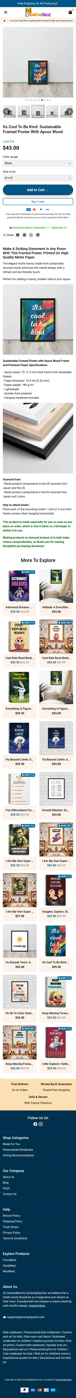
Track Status (11, 1227)
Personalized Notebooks (18, 1149)
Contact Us (9, 1194)
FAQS (6, 1188)
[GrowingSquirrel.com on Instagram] (41, 1124)
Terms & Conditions (15, 1238)
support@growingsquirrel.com (24, 1317)
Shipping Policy (12, 1221)
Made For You (11, 1144)
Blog (5, 1182)
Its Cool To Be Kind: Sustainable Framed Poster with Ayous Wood (41, 21)
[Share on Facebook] (17, 235)
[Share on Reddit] (37, 235)
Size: (9, 171)
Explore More (37, 1305)
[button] (6, 111)
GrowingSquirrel (63, 1379)
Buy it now (38, 201)
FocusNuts (9, 1260)
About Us (8, 1177)
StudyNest (9, 1265)
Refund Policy (11, 1215)
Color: (10, 156)
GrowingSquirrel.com (32, 1379)
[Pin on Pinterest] (24, 235)
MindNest (9, 1271)
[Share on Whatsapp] (31, 235)
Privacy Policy (11, 1232)
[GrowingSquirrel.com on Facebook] (35, 1124)
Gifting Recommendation (18, 1155)
